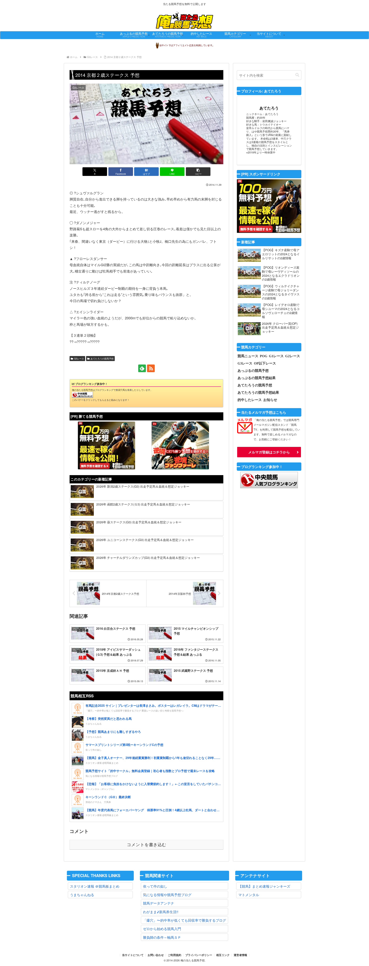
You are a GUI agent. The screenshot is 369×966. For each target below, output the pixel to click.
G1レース (276, 356)
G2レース (292, 356)
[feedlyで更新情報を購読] (142, 368)
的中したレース (250, 399)
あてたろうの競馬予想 (102, 358)
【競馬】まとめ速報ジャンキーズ (264, 886)
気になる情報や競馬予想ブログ (167, 894)
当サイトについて (133, 955)
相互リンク (223, 955)
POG (263, 356)
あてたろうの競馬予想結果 (258, 392)
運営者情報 (240, 955)
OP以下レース (265, 363)
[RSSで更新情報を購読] (151, 368)
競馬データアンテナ (158, 903)
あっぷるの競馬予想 (253, 370)
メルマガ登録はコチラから (269, 452)
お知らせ (270, 399)
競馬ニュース (248, 356)
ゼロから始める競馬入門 (162, 928)
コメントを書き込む (146, 844)
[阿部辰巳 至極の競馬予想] (106, 445)
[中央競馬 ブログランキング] (82, 394)
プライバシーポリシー (198, 955)
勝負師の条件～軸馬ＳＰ (162, 937)
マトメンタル (248, 894)
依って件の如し (155, 886)
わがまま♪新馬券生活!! (160, 911)
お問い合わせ (156, 955)
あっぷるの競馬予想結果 (257, 377)
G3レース (79, 358)
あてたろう (269, 108)
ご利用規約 (174, 955)
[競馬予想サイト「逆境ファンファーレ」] (180, 445)
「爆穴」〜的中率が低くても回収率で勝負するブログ (184, 920)
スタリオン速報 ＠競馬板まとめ (94, 886)
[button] (198, 171)
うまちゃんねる (82, 894)
